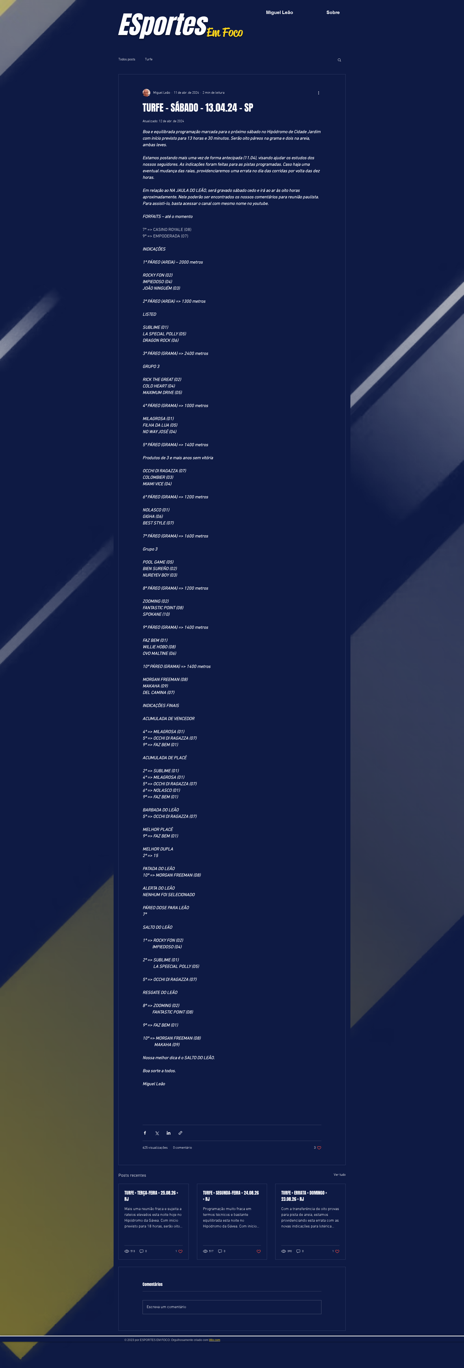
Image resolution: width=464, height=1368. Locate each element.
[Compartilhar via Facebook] (145, 1133)
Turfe (148, 59)
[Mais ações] (318, 93)
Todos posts (126, 59)
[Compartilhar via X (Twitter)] (156, 1133)
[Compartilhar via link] (180, 1133)
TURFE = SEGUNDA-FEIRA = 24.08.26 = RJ (231, 1196)
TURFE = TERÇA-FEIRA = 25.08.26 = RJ (151, 1196)
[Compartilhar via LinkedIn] (168, 1133)
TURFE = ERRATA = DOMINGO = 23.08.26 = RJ (304, 1196)
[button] (339, 60)
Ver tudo (340, 1175)
